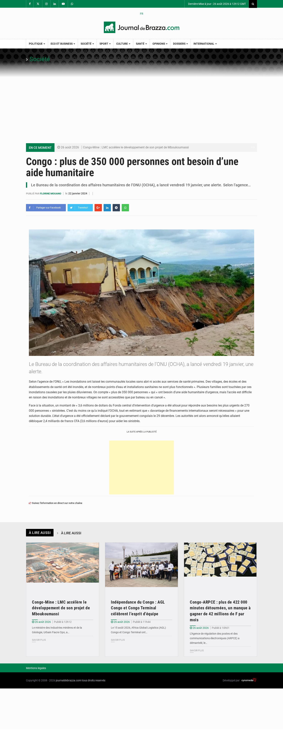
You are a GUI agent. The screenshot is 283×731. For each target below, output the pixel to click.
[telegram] (116, 207)
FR (141, 13)
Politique (36, 43)
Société (86, 43)
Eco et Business (62, 43)
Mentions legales (36, 668)
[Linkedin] (107, 207)
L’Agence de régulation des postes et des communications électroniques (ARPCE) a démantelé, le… (214, 638)
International (204, 43)
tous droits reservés (93, 680)
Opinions (159, 43)
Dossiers (179, 43)
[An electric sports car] (62, 567)
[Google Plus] (98, 207)
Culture (122, 43)
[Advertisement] (141, 106)
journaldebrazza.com (68, 680)
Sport (104, 43)
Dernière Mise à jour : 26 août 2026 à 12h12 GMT (217, 3)
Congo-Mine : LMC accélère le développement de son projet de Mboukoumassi (136, 147)
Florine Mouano (51, 193)
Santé (140, 43)
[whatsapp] (125, 207)
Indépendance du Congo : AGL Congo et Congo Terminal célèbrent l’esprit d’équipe (138, 608)
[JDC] (141, 27)
